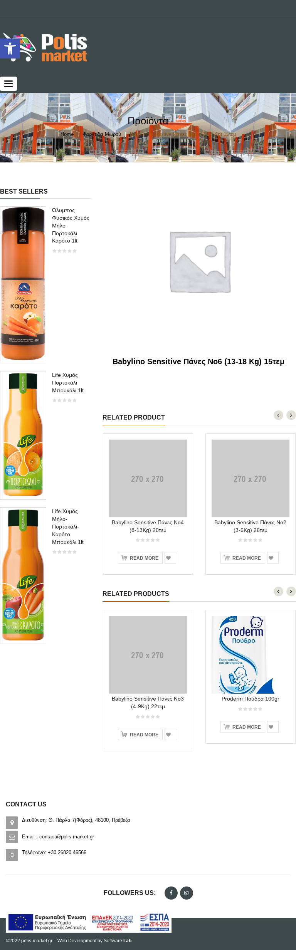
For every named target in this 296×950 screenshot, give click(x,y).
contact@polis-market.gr (66, 837)
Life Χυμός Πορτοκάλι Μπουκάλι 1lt (68, 382)
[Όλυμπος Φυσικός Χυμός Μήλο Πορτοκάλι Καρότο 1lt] (23, 284)
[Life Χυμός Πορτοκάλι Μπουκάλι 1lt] (23, 434)
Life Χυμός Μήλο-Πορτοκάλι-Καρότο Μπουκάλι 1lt (68, 526)
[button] (10, 48)
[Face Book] (171, 893)
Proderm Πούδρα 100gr (250, 699)
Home (67, 134)
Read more (144, 558)
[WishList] (170, 558)
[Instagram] (186, 893)
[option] (45, 428)
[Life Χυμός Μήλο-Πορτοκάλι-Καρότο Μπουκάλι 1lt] (23, 575)
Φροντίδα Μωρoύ (101, 134)
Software (117, 940)
